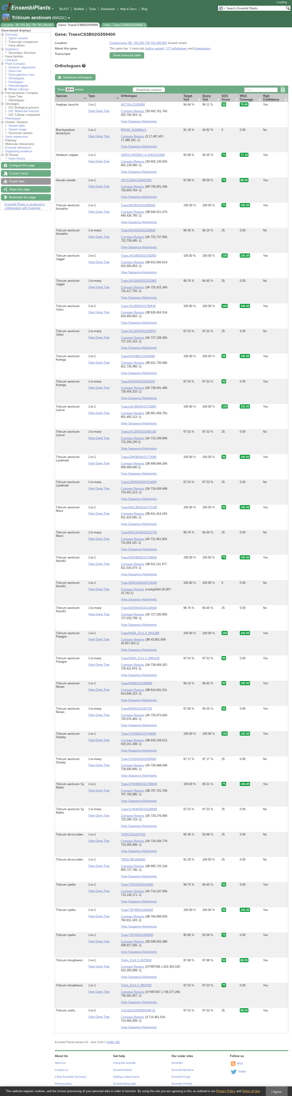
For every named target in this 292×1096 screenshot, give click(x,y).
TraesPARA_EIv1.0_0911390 (140, 633)
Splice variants (18, 38)
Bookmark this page (22, 197)
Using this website (124, 1063)
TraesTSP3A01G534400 (137, 884)
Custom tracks (19, 173)
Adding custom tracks (126, 1076)
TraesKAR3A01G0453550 (138, 381)
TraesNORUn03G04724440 (139, 582)
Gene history (16, 158)
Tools (92, 9)
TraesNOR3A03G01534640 (139, 608)
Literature (11, 60)
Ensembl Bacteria (182, 1070)
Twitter (242, 1071)
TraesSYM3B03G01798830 (139, 784)
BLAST (64, 9)
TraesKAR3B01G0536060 (138, 356)
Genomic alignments (22, 67)
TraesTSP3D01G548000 (137, 935)
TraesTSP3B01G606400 (137, 910)
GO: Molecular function (23, 111)
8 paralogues (202, 48)
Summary (11, 34)
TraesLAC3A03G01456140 (138, 431)
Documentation (122, 1070)
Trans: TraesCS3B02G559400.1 (124, 25)
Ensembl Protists (182, 1083)
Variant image (17, 129)
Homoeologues (18, 85)
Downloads (108, 9)
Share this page (19, 189)
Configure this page (22, 165)
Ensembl (177, 1063)
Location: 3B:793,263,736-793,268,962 (27, 25)
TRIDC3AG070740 (133, 834)
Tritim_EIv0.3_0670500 (136, 960)
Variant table (16, 125)
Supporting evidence (18, 151)
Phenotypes (13, 118)
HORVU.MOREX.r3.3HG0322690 (143, 155)
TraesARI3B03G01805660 (138, 205)
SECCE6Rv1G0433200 (136, 180)
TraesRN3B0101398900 (136, 683)
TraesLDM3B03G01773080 (138, 457)
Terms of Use (251, 1091)
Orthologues (16, 78)
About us (60, 1063)
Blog (144, 9)
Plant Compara (15, 63)
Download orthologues (77, 77)
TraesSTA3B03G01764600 (138, 733)
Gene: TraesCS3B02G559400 (78, 25)
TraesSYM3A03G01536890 (139, 809)
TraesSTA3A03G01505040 (138, 759)
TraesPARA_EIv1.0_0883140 (140, 658)
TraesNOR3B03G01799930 (139, 557)
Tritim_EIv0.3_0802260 (136, 985)
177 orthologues (176, 48)
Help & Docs (128, 9)
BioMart (79, 9)
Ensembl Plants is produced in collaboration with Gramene (25, 206)
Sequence (11, 49)
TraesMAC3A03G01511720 (139, 532)
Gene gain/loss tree (21, 74)
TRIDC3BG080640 (133, 859)
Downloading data (124, 1083)
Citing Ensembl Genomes (70, 1076)
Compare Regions (132, 111)
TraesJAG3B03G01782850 (138, 255)
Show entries (70, 89)
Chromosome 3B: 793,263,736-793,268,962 (138, 43)
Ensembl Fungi (181, 1076)
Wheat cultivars (18, 89)
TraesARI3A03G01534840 (138, 230)
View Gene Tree (99, 111)
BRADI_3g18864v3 (133, 130)
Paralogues (15, 82)
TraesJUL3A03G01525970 (138, 331)
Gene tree (14, 71)
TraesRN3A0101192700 (136, 708)
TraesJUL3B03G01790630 (138, 306)
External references (18, 147)
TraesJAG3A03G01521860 (138, 280)
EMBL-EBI (113, 1042)
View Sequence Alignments (139, 121)
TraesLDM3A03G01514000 (138, 482)
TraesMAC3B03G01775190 (139, 507)
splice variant (154, 48)
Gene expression (16, 136)
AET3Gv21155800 (133, 104)
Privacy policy (63, 1083)
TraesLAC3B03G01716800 (138, 406)
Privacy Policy (225, 1091)
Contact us (61, 1070)
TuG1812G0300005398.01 (138, 1010)
